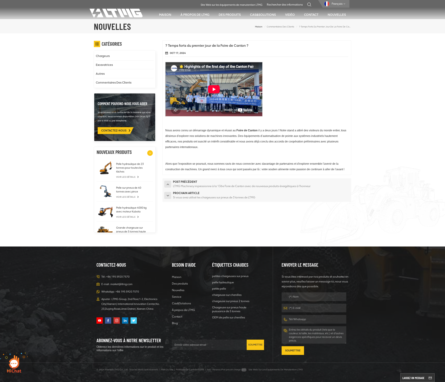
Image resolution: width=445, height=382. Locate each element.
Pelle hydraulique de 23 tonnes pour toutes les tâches (130, 167)
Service (176, 296)
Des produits (230, 15)
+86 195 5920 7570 (118, 276)
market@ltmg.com (121, 284)
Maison (165, 15)
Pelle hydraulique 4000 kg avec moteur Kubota (131, 209)
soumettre (255, 344)
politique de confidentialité (190, 369)
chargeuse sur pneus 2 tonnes (230, 301)
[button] (150, 153)
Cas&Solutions (263, 15)
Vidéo (290, 15)
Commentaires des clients (280, 26)
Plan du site (167, 369)
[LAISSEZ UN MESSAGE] (430, 377)
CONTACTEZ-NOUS (114, 130)
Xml (209, 369)
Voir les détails (126, 177)
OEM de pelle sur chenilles (228, 317)
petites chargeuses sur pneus (230, 276)
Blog (175, 323)
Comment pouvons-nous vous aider (122, 103)
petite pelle (219, 288)
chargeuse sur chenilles (227, 295)
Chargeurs (103, 56)
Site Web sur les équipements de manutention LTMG (231, 4)
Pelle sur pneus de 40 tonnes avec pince (128, 189)
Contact (311, 15)
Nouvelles (337, 15)
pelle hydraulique (223, 282)
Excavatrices (104, 65)
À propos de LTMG (194, 15)
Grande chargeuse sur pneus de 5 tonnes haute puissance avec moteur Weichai (131, 231)
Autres (100, 73)
